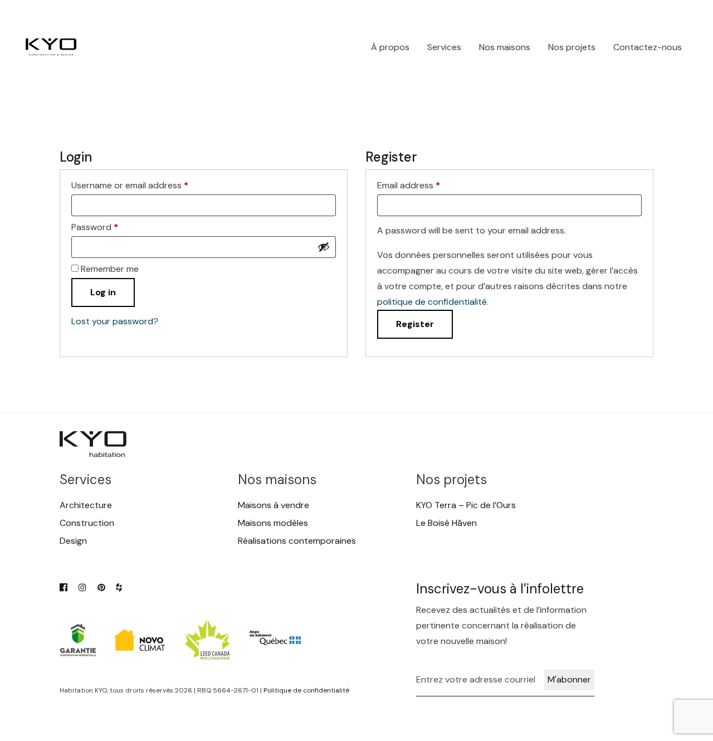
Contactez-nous (647, 47)
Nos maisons (504, 47)
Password (94, 227)
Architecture (86, 505)
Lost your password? (114, 321)
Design (73, 541)
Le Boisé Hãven (446, 523)
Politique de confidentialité (306, 690)
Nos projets (571, 47)
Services (444, 47)
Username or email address (129, 185)
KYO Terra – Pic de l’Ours (466, 505)
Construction (87, 523)
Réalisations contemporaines (297, 541)
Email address (408, 185)
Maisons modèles (273, 523)
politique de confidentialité (432, 302)
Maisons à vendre (273, 505)
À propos (390, 47)
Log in (103, 292)
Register (415, 324)
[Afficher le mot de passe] (324, 247)
